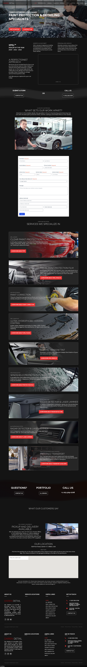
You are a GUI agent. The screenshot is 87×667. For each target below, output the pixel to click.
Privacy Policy (75, 626)
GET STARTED (14, 29)
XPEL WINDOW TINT (50, 613)
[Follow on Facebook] (5, 619)
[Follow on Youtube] (11, 619)
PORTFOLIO (73, 3)
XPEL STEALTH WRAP (51, 608)
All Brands (43, 493)
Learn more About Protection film (22, 385)
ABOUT (78, 3)
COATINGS (49, 3)
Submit (22, 214)
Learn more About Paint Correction (22, 304)
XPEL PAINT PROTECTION (52, 606)
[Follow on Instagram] (8, 619)
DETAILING (62, 3)
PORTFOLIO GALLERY (51, 615)
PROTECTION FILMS (41, 3)
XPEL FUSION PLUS (50, 612)
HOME (36, 3)
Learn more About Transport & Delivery (54, 463)
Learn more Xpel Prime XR (49, 358)
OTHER (67, 3)
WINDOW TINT (56, 3)
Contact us (19, 493)
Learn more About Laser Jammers (21, 437)
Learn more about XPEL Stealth (51, 277)
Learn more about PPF (18, 251)
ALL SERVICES (49, 602)
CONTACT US (27, 29)
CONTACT (81, 3)
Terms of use (68, 626)
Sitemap (80, 626)
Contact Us (71, 613)
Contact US (19, 95)
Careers (62, 626)
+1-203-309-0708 (68, 95)
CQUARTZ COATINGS (50, 610)
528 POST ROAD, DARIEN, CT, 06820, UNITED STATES (74, 604)
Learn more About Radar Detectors (51, 411)
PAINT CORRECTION (50, 604)
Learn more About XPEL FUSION (20, 333)
